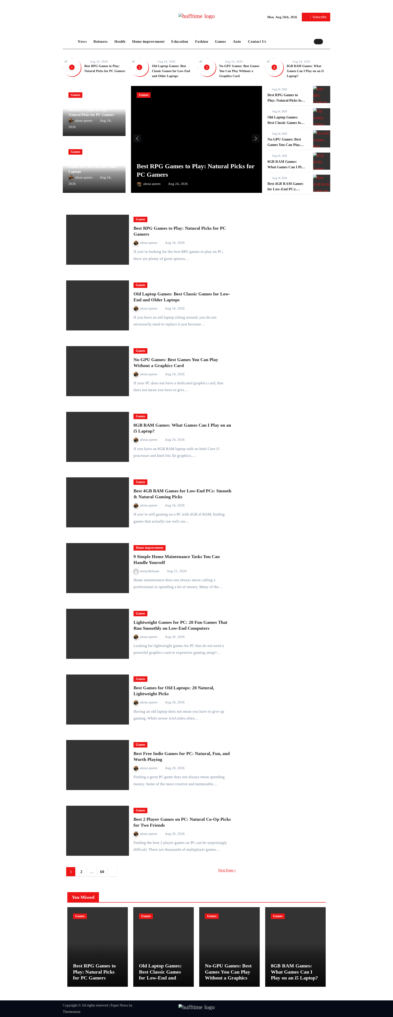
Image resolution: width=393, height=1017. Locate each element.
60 (102, 871)
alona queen (84, 120)
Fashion (201, 41)
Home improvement (148, 41)
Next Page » (227, 870)
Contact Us (257, 41)
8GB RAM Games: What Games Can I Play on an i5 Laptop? (305, 71)
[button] (327, 41)
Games (220, 41)
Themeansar (71, 1012)
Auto (237, 41)
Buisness (100, 41)
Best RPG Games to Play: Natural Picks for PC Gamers (285, 100)
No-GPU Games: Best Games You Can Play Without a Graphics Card (239, 71)
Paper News (119, 1005)
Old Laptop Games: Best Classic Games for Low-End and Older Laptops (171, 71)
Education (179, 41)
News (82, 41)
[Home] (69, 41)
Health (119, 41)
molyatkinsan (150, 571)
